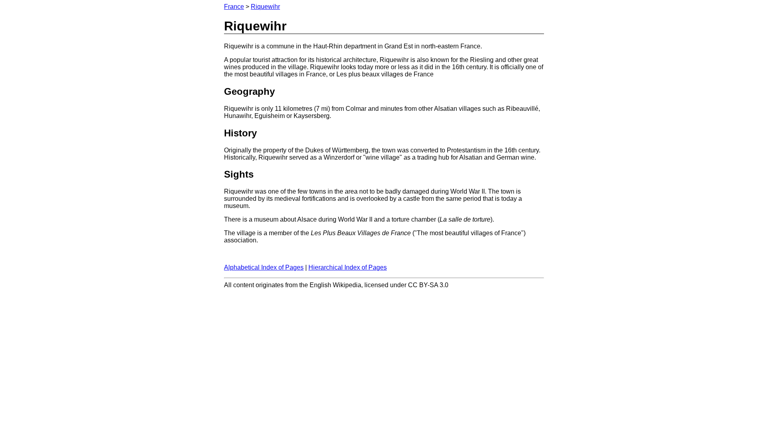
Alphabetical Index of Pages (264, 267)
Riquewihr (265, 6)
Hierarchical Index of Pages (347, 267)
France (234, 6)
